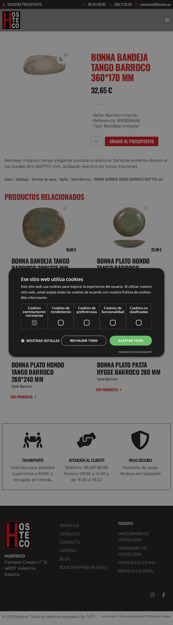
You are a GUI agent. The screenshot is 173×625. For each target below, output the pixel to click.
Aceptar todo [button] (130, 340)
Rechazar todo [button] (84, 340)
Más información (34, 297)
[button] (40, 341)
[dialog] (86, 312)
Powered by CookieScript (135, 352)
